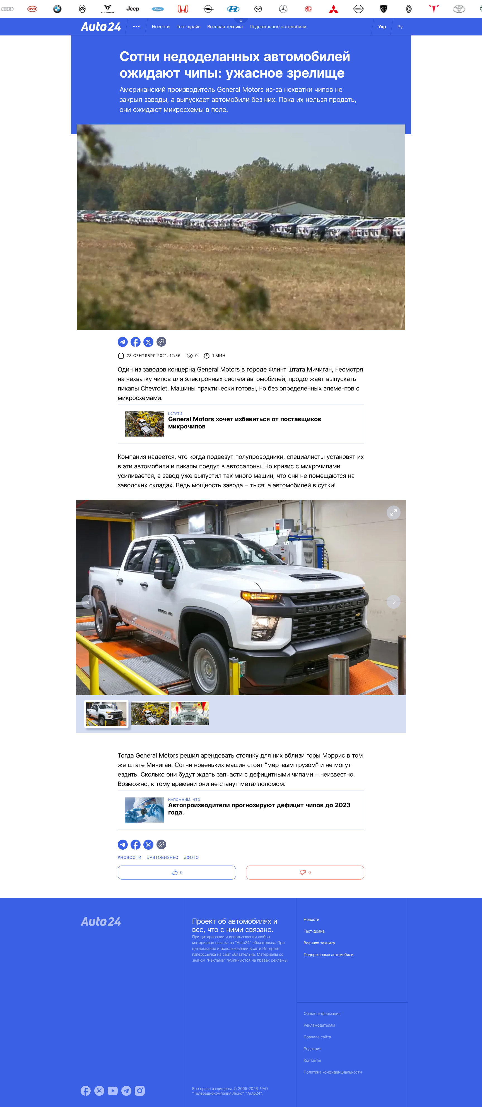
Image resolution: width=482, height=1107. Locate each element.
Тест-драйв (188, 26)
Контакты (312, 1060)
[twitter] (148, 342)
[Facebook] (86, 1091)
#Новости (129, 857)
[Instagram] (140, 1091)
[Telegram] (126, 1091)
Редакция (312, 1048)
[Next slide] (394, 602)
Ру (400, 26)
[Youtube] (113, 1091)
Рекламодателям (319, 1025)
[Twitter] (99, 1091)
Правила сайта (317, 1037)
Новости (161, 26)
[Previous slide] (88, 602)
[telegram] (123, 342)
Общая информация (322, 1013)
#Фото (191, 857)
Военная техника (225, 26)
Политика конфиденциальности (333, 1072)
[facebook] (136, 342)
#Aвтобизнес (163, 857)
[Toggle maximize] (394, 512)
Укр (382, 26)
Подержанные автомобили (278, 26)
